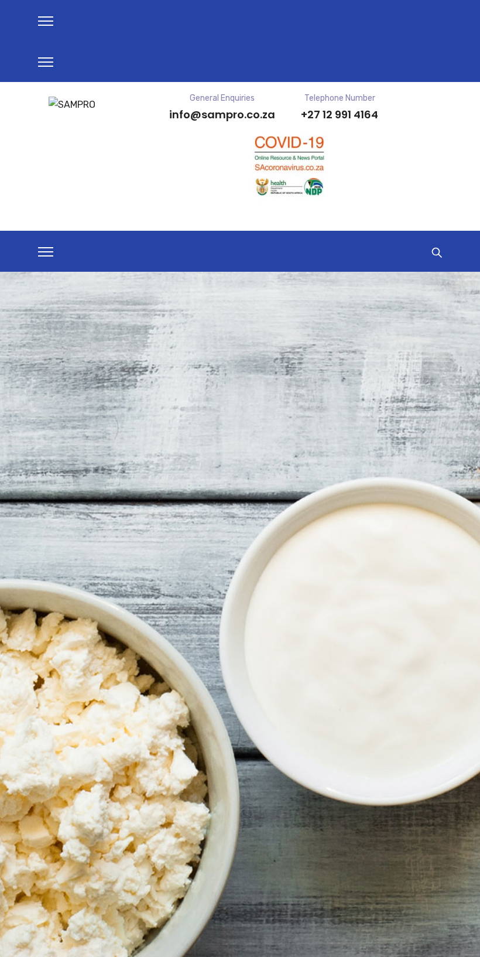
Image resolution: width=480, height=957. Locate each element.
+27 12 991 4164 (339, 114)
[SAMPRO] (72, 104)
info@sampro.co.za (222, 114)
